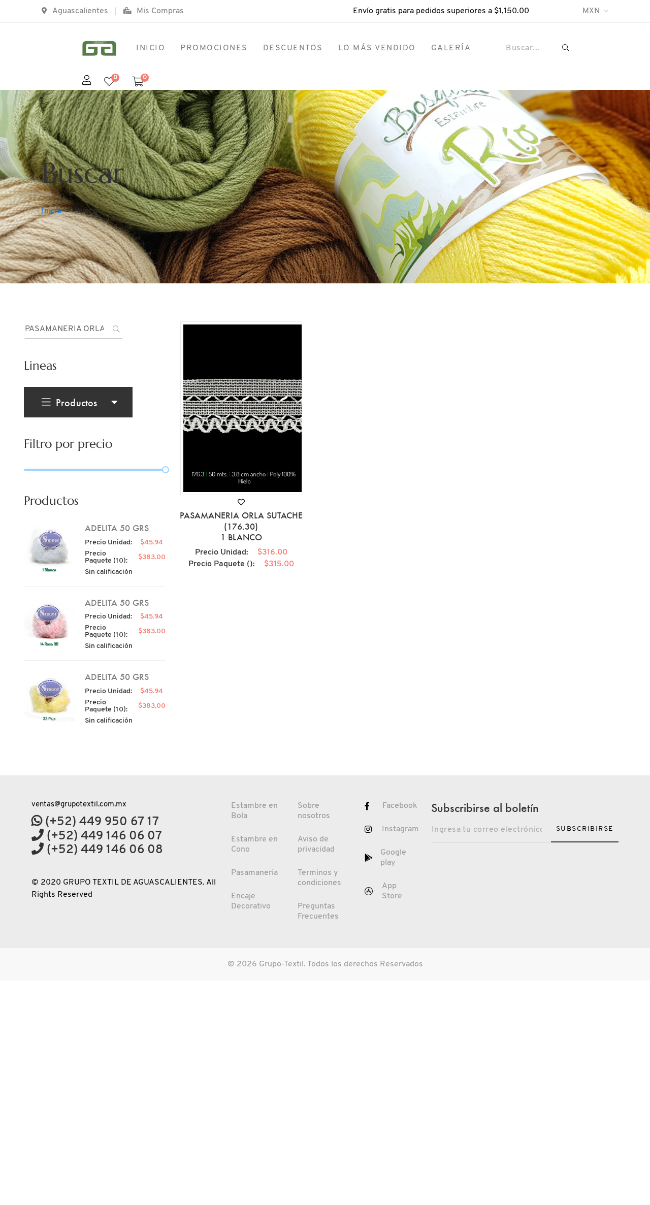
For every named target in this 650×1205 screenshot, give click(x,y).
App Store (392, 891)
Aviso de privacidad (316, 844)
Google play (393, 858)
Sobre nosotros (314, 811)
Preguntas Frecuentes (318, 911)
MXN (592, 11)
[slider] (165, 469)
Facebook (399, 806)
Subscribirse (584, 829)
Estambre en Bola (254, 811)
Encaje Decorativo (251, 901)
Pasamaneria (254, 873)
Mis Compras (160, 11)
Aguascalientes (80, 11)
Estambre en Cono (254, 844)
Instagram (400, 829)
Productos (76, 402)
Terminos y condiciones (319, 878)
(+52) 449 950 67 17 (100, 822)
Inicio (51, 211)
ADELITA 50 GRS (117, 527)
